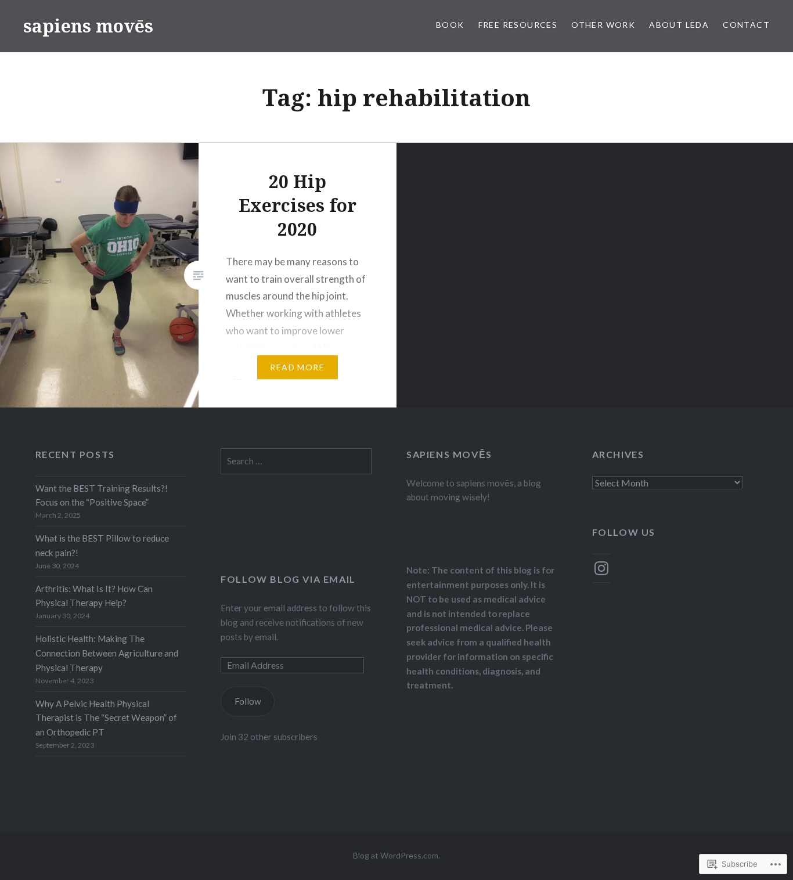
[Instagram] (601, 568)
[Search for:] (296, 461)
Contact (746, 25)
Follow (248, 701)
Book (450, 25)
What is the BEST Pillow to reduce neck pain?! (102, 545)
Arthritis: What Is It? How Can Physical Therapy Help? (94, 595)
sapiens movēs (88, 26)
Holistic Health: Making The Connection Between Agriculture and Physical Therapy (106, 653)
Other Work (603, 25)
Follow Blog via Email (288, 579)
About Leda (679, 25)
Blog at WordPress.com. (396, 855)
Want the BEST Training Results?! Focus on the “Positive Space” (101, 495)
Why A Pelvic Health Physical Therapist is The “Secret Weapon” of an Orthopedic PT (106, 718)
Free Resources (518, 25)
